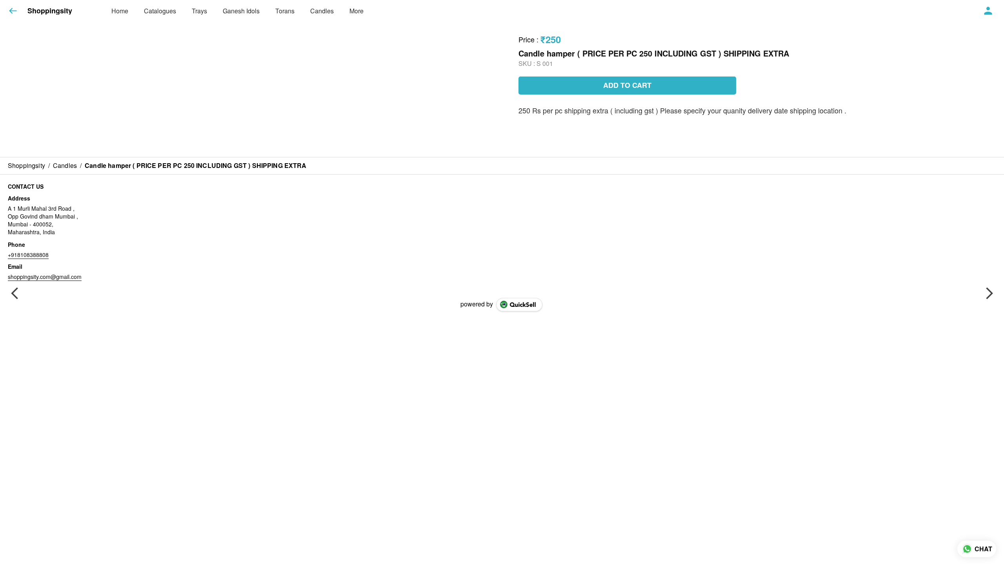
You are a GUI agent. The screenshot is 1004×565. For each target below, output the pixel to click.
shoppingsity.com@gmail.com (45, 277)
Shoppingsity (49, 11)
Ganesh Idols (241, 10)
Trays (199, 10)
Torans (285, 10)
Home (119, 10)
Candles (322, 10)
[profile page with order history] (988, 11)
